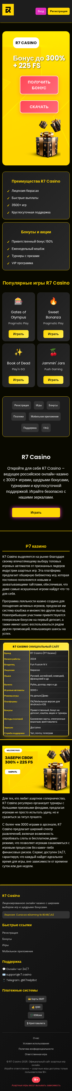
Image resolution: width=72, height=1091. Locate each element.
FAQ (46, 428)
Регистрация (58, 11)
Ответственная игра (36, 1054)
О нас (36, 1038)
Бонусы (53, 405)
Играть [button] (36, 512)
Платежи (18, 416)
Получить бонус (39, 85)
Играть (18, 334)
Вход (41, 11)
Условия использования (36, 1043)
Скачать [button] (39, 107)
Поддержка (29, 428)
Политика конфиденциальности (36, 1049)
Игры (39, 405)
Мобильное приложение (45, 416)
